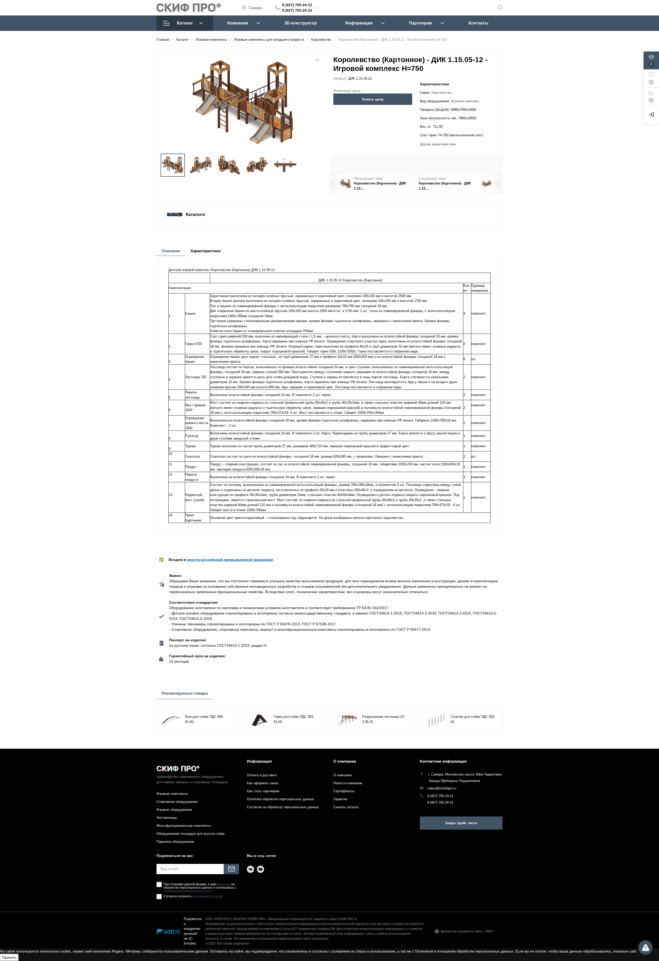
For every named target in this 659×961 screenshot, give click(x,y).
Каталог (185, 23)
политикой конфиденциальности (187, 891)
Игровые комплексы (172, 794)
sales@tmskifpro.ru (441, 788)
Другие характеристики (438, 144)
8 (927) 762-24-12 (297, 10)
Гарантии (340, 799)
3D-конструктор (300, 23)
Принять (9, 957)
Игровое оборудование (174, 810)
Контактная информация (443, 761)
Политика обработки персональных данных (280, 799)
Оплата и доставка (261, 775)
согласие (223, 884)
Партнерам (420, 23)
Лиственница (167, 818)
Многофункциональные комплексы (184, 826)
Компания (237, 23)
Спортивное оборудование (177, 802)
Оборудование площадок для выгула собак (191, 834)
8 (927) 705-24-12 (297, 5)
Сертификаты (343, 791)
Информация (358, 23)
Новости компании (347, 783)
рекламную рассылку (207, 896)
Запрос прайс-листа (461, 823)
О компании (344, 761)
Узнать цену (373, 99)
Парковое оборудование (175, 842)
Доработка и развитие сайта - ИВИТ (467, 931)
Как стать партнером (263, 791)
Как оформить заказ (262, 783)
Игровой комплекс (465, 101)
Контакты (478, 23)
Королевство (441, 93)
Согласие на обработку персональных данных (283, 807)
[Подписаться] (231, 869)
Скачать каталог (346, 807)
